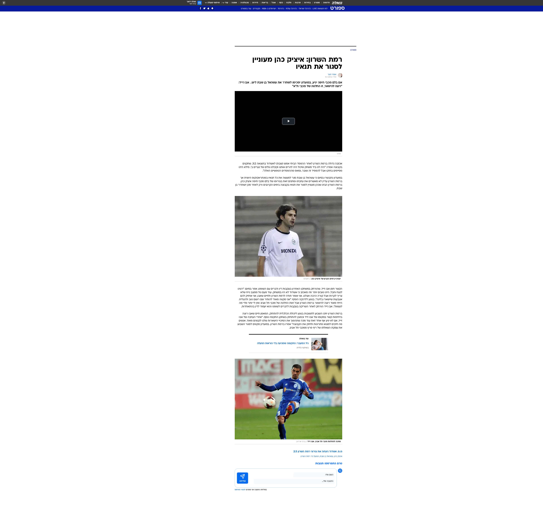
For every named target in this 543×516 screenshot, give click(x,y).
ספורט (317, 3)
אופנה (234, 3)
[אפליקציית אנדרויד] (212, 8)
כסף (281, 3)
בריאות (265, 3)
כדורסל (281, 9)
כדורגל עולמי (291, 9)
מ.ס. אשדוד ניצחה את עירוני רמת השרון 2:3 (317, 451)
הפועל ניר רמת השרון (310, 456)
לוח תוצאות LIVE (320, 9)
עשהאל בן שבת (326, 456)
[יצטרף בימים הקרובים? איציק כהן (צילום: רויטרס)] (288, 239)
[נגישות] (4, 3)
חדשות (326, 3)
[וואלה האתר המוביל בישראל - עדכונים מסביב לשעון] (337, 2)
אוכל (274, 3)
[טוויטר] (204, 8)
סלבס (288, 3)
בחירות (307, 3)
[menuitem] (325, 2)
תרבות (298, 3)
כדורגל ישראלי (305, 9)
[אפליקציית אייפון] (208, 8)
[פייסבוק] (200, 8)
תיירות (255, 3)
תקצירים (256, 9)
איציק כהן (338, 456)
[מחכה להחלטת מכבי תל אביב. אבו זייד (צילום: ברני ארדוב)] (288, 401)
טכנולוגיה (244, 3)
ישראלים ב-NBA (269, 9)
